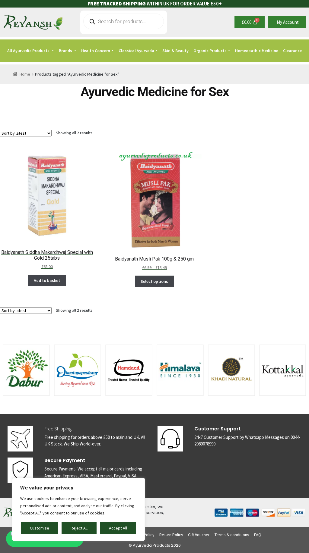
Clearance (292, 50)
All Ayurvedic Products (28, 50)
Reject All (79, 528)
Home (25, 74)
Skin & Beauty (175, 50)
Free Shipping (58, 429)
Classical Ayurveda (136, 50)
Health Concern (95, 50)
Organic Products (210, 50)
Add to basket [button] (47, 280)
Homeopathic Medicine (256, 50)
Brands (66, 50)
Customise (39, 528)
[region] (78, 509)
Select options (154, 281)
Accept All (118, 528)
